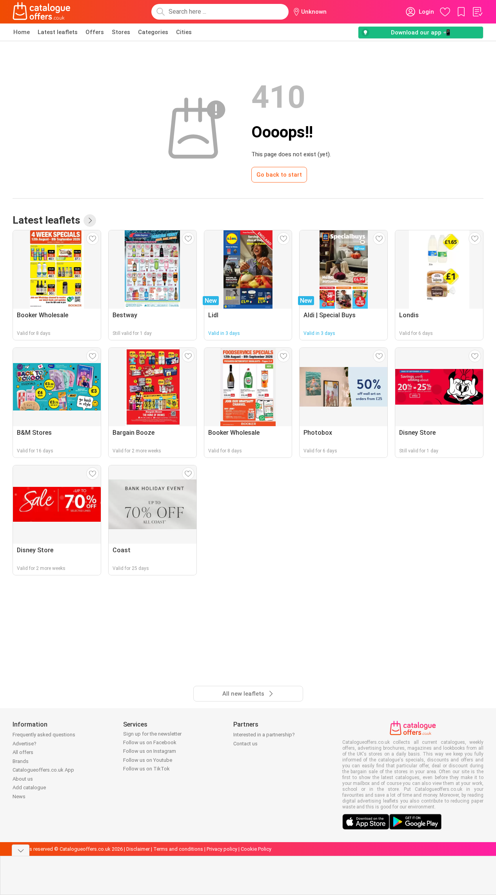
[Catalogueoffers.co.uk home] (42, 12)
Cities (184, 32)
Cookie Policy (256, 849)
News (19, 796)
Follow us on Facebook (149, 742)
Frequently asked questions (44, 735)
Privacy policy (222, 849)
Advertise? (24, 744)
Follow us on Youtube (147, 760)
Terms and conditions (178, 849)
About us (23, 779)
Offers (94, 32)
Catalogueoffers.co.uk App (43, 770)
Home (21, 32)
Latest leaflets (58, 32)
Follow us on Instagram (149, 751)
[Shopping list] (477, 11)
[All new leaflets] (90, 220)
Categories (153, 32)
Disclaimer (138, 849)
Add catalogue (29, 787)
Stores (121, 32)
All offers (23, 752)
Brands (21, 761)
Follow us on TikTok (146, 769)
